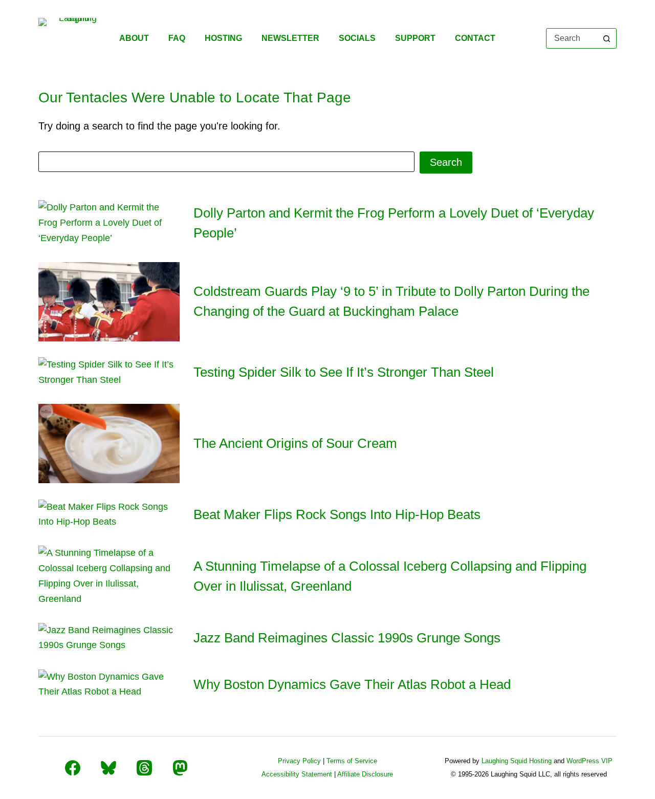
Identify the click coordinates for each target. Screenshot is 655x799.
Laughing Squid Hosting (517, 761)
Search (446, 162)
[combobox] (572, 38)
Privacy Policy (299, 761)
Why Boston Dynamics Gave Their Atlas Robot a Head (352, 684)
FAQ (176, 38)
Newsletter (290, 38)
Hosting (223, 38)
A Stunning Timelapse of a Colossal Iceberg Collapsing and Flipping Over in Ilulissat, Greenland (389, 576)
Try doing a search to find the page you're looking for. (159, 126)
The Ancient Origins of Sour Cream (295, 443)
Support (415, 38)
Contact (475, 38)
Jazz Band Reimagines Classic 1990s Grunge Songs (346, 637)
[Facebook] (72, 767)
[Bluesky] (108, 767)
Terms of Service (351, 761)
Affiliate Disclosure (365, 774)
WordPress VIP (589, 761)
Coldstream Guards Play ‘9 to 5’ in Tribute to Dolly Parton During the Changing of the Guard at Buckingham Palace (391, 301)
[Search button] (606, 38)
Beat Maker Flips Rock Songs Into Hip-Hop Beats (337, 514)
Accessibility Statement (296, 774)
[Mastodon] (180, 767)
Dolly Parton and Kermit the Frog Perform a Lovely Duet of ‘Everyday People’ (393, 223)
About (134, 38)
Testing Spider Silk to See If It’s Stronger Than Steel (343, 372)
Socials (357, 38)
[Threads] (144, 767)
